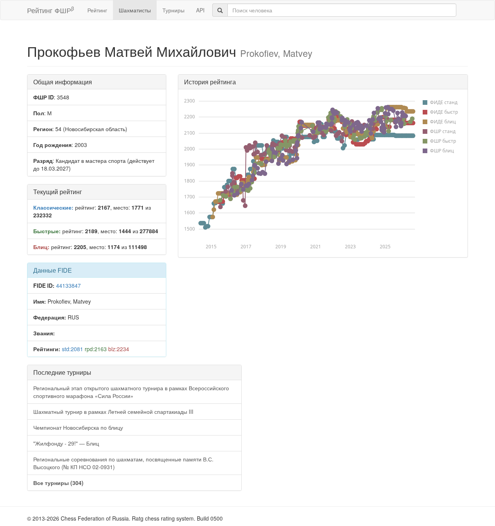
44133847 (68, 285)
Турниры (173, 10)
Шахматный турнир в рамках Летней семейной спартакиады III (113, 411)
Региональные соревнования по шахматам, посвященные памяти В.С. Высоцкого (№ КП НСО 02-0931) (123, 463)
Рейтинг (97, 10)
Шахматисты (135, 10)
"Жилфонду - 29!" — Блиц (66, 443)
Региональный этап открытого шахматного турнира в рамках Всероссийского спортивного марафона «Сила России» (131, 392)
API (200, 10)
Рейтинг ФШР (50, 10)
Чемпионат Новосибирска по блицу (78, 427)
